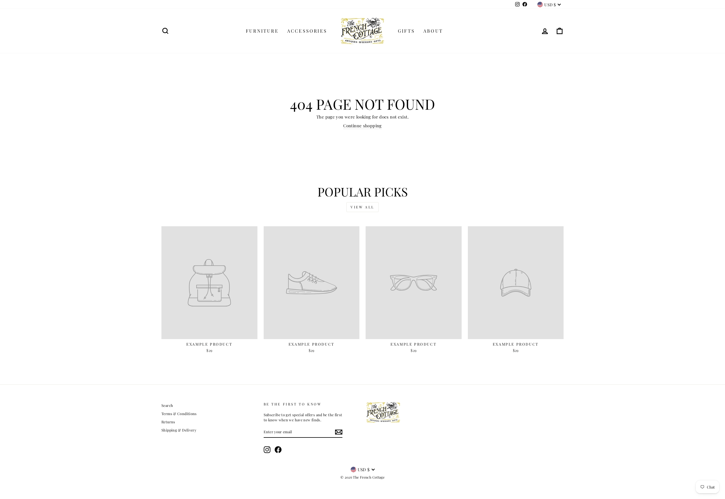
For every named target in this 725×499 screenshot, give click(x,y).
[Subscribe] (338, 432)
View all (362, 207)
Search (167, 405)
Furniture (262, 31)
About (433, 31)
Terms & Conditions (179, 413)
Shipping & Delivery (178, 430)
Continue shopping (362, 125)
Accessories (307, 31)
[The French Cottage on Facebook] (278, 449)
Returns (168, 421)
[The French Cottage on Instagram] (267, 449)
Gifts (406, 31)
